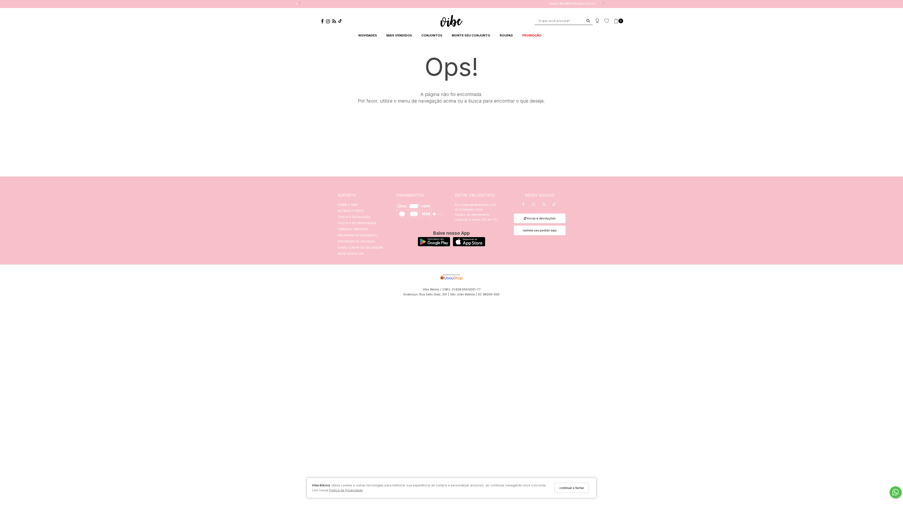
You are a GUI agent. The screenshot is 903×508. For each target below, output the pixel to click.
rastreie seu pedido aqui (540, 230)
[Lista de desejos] (609, 21)
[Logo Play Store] (434, 245)
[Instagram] (329, 22)
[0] (616, 21)
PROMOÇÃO (531, 35)
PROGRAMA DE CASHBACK (357, 235)
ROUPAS (506, 35)
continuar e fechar (571, 488)
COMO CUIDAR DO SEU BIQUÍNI (360, 247)
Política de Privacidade (346, 490)
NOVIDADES (367, 35)
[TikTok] (341, 22)
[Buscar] (588, 21)
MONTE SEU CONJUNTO (471, 35)
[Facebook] (323, 22)
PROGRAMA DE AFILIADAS (356, 241)
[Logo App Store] (469, 245)
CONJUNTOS (431, 35)
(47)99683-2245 (470, 209)
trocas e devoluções (541, 218)
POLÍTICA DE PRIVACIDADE (356, 223)
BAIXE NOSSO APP (350, 253)
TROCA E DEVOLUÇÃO (353, 217)
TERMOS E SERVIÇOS (352, 229)
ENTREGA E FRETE (350, 211)
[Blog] (335, 22)
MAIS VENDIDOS (399, 35)
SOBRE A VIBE (347, 204)
